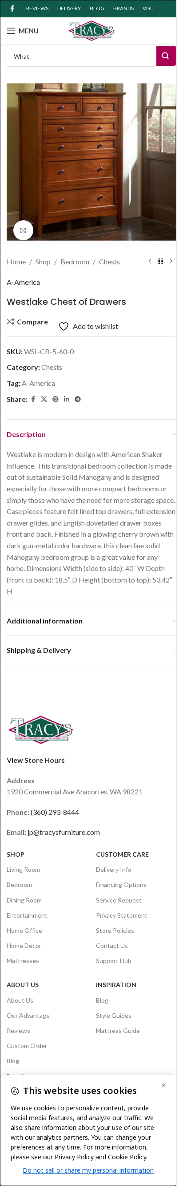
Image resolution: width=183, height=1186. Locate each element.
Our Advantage (28, 1015)
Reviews (18, 1030)
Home (16, 261)
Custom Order (27, 1045)
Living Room (23, 869)
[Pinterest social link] (55, 399)
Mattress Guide (118, 1030)
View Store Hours (36, 760)
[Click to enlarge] (23, 230)
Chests (109, 261)
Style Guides (113, 1015)
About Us (23, 984)
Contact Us (112, 945)
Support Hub (113, 960)
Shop (43, 261)
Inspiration (116, 984)
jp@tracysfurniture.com (64, 832)
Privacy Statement (121, 915)
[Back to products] (160, 261)
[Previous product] (149, 261)
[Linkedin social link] (66, 399)
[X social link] (44, 399)
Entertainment (27, 915)
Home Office (24, 930)
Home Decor (24, 945)
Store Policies (115, 930)
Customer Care (122, 854)
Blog (13, 1061)
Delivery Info (113, 869)
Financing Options (121, 884)
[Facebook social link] (12, 9)
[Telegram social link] (78, 399)
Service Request (119, 900)
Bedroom (74, 261)
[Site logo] (91, 29)
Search (166, 56)
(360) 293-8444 (55, 812)
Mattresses (23, 960)
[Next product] (171, 261)
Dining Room (24, 900)
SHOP (15, 854)
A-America (23, 282)
